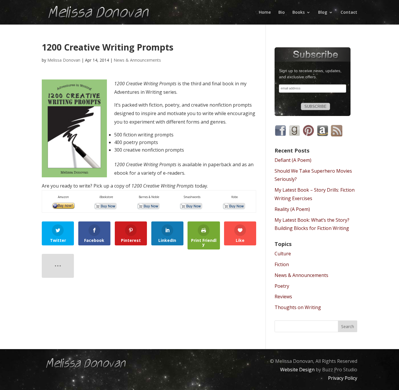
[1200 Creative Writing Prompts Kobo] (234, 206)
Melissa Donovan (63, 60)
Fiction (282, 264)
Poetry (282, 286)
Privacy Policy (342, 378)
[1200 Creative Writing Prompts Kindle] (63, 206)
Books (298, 12)
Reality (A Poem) (292, 209)
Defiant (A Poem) (293, 160)
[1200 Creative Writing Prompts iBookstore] (106, 206)
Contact (349, 12)
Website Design (297, 369)
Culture (283, 253)
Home (265, 12)
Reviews (283, 296)
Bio (281, 12)
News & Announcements (137, 60)
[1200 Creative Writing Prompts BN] (149, 206)
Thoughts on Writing (298, 307)
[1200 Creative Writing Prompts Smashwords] (191, 206)
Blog (322, 12)
